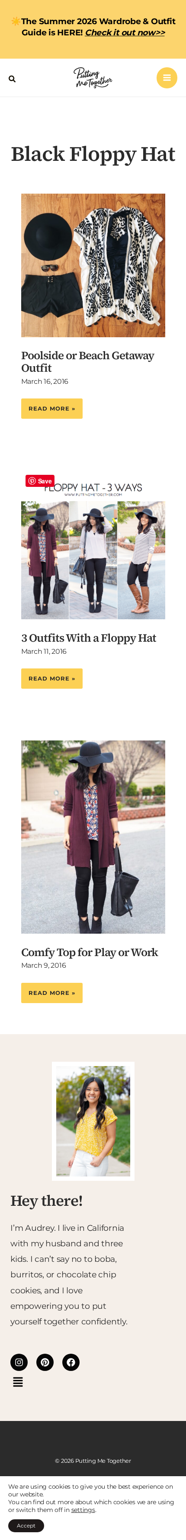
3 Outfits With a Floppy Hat (88, 638)
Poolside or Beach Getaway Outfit (87, 362)
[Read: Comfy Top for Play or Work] (93, 836)
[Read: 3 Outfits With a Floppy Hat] (93, 544)
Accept (26, 1525)
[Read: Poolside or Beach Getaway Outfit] (93, 265)
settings (83, 1510)
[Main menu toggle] (167, 77)
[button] (12, 78)
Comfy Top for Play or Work (89, 952)
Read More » (51, 405)
